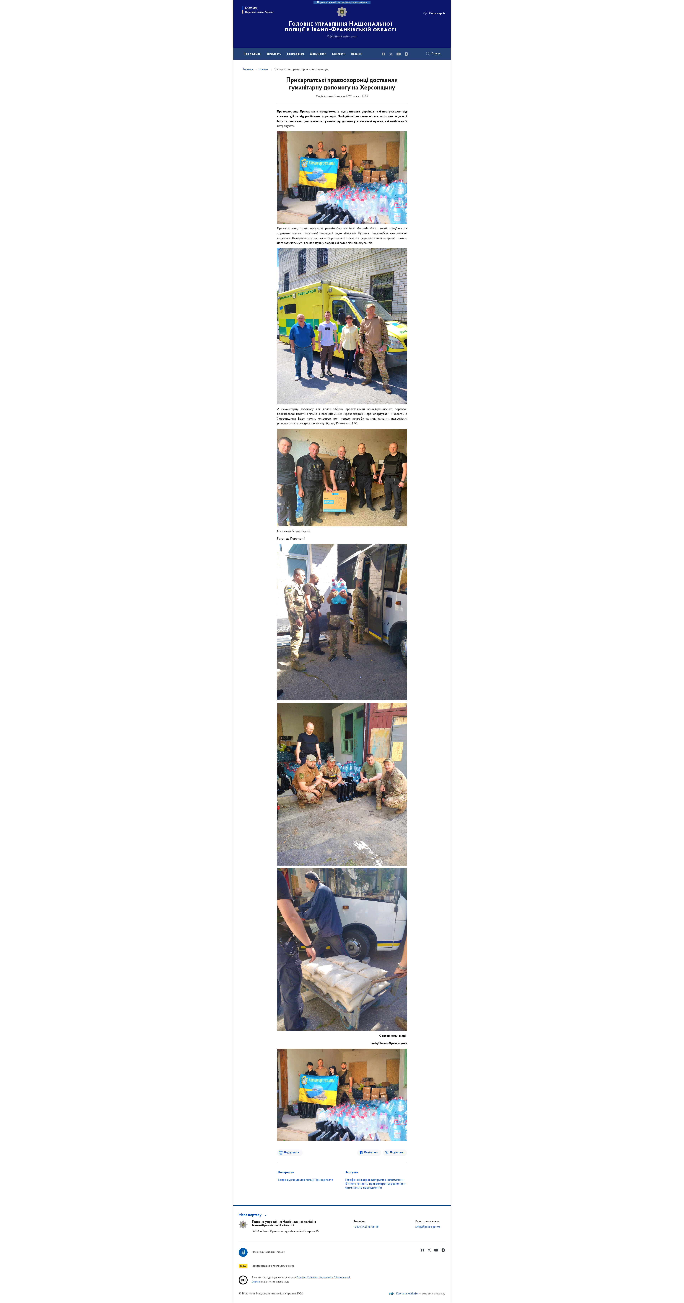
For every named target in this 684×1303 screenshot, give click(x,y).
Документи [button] (318, 54)
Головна (248, 69)
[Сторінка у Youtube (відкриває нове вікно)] (399, 54)
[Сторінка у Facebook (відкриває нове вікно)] (383, 54)
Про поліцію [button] (252, 54)
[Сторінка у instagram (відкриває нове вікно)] (406, 54)
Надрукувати (291, 1152)
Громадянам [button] (295, 54)
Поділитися (371, 1152)
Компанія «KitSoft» (407, 1293)
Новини (263, 69)
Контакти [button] (338, 54)
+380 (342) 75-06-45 (366, 1226)
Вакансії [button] (356, 54)
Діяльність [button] (274, 54)
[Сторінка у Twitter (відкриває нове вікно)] (391, 54)
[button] (253, 1215)
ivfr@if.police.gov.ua (427, 1226)
